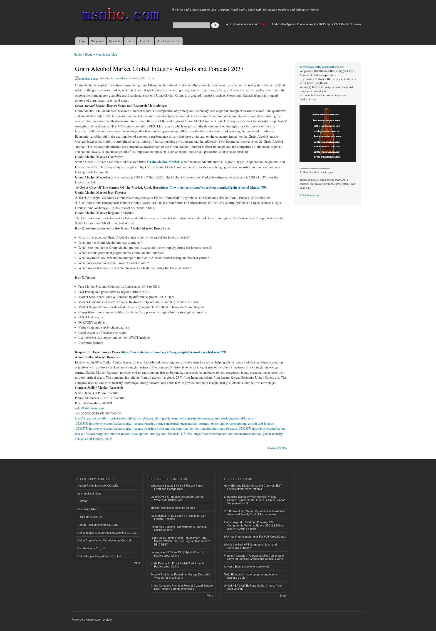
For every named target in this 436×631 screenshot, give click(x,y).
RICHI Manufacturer (89, 517)
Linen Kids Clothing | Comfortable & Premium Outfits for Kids (179, 528)
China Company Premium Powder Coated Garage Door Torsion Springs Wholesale (182, 586)
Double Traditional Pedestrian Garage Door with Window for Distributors (180, 575)
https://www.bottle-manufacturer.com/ (322, 67)
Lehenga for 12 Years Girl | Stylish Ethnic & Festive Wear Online (177, 553)
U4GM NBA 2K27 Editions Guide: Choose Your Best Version (253, 586)
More (137, 563)
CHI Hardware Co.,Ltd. (91, 548)
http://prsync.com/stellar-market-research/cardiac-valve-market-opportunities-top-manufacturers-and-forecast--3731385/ (170, 428)
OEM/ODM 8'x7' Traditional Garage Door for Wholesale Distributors (177, 498)
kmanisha (119, 78)
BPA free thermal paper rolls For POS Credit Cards (255, 536)
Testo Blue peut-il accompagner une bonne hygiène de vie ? (250, 575)
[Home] (120, 15)
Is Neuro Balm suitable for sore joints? (247, 566)
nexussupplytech (87, 509)
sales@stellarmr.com (89, 408)
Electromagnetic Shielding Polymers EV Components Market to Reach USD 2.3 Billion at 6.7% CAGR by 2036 (254, 525)
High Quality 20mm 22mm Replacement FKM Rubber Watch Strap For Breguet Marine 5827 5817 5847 (181, 541)
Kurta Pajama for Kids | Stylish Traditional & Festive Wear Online (177, 564)
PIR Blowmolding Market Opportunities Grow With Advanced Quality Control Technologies (254, 512)
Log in (228, 24)
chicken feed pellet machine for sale (173, 507)
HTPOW (82, 501)
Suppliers (97, 41)
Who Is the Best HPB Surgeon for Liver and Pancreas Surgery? (250, 545)
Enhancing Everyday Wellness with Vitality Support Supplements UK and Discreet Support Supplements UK (254, 500)
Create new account (247, 24)
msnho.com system (99, 619)
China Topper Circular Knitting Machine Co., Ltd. (107, 532)
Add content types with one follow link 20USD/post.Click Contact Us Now (316, 24)
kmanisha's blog (106, 54)
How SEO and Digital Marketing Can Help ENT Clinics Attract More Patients (253, 486)
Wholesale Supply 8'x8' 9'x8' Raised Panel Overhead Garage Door (177, 486)
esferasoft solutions (89, 493)
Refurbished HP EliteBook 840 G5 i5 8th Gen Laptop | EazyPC (178, 517)
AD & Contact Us (168, 41)
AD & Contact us (310, 195)
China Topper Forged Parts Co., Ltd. (99, 556)
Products (115, 41)
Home (81, 41)
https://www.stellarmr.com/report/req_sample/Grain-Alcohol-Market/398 (213, 187)
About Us (146, 41)
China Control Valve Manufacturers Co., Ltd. (104, 540)
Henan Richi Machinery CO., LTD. (98, 485)
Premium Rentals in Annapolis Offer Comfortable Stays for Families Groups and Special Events (254, 556)
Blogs (130, 41)
